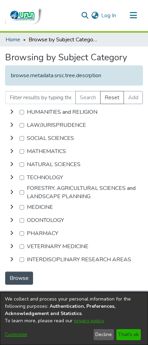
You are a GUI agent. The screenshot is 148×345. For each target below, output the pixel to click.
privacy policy (88, 320)
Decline (103, 334)
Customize (16, 334)
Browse (19, 278)
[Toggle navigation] (133, 15)
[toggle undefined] (11, 112)
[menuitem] (95, 15)
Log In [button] (109, 15)
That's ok (128, 334)
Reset (112, 97)
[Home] (23, 15)
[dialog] (74, 318)
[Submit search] (85, 15)
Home (13, 39)
